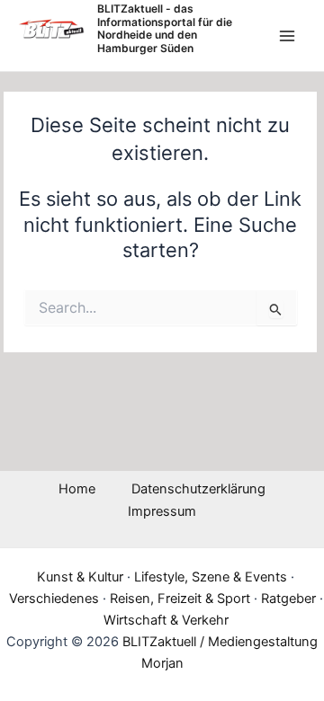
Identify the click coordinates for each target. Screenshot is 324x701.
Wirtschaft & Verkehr (166, 620)
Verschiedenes (54, 598)
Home (76, 489)
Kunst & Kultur (80, 577)
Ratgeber (288, 598)
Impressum (162, 511)
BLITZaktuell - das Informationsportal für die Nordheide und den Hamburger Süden (164, 28)
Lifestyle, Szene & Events (210, 577)
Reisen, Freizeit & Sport (180, 598)
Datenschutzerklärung (198, 489)
